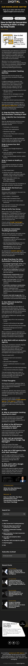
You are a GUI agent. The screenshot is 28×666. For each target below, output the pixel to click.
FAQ (4, 545)
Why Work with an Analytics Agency (14, 540)
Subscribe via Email (9, 552)
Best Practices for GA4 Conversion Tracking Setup (14, 533)
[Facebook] (9, 642)
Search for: (6, 510)
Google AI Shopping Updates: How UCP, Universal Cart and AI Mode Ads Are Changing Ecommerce (17, 605)
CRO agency (11, 401)
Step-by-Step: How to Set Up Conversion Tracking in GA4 (12, 526)
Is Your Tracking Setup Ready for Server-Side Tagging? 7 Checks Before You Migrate (17, 572)
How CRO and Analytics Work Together (12, 537)
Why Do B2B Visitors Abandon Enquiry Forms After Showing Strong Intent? (16, 594)
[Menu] (1, 1)
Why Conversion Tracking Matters (13, 523)
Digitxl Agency (20, 663)
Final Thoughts (7, 542)
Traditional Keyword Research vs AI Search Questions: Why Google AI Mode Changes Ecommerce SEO (17, 583)
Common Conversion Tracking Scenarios (12, 530)
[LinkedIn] (17, 642)
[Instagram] (13, 642)
